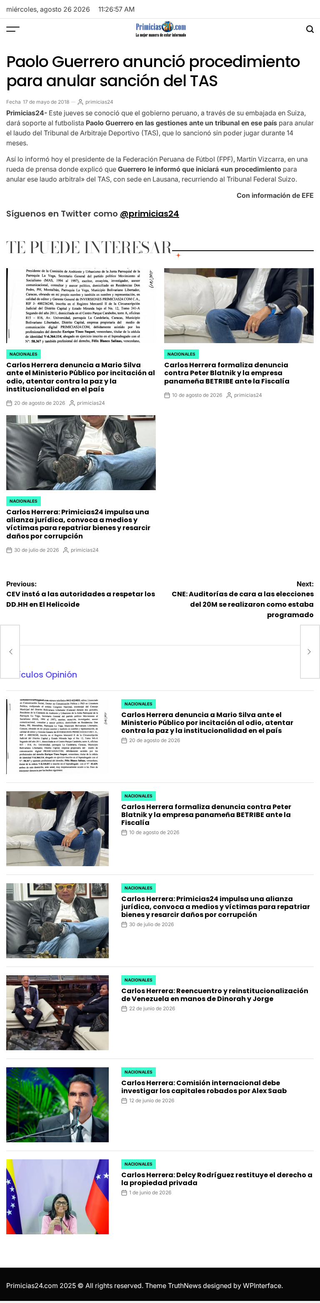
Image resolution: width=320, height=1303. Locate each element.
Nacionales (24, 353)
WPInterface (262, 1285)
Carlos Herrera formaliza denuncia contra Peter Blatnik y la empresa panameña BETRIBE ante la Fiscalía (227, 373)
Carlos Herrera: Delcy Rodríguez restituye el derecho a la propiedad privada (216, 1179)
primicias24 (99, 102)
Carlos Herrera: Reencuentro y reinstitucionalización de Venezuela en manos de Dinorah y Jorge (214, 995)
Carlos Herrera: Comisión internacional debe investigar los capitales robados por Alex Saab (204, 1087)
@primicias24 (149, 213)
